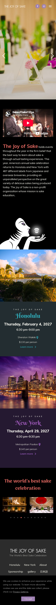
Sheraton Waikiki (27, 337)
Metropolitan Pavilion (27, 444)
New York (30, 564)
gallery (32, 571)
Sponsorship (15, 571)
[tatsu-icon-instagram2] (44, 6)
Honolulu (14, 564)
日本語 (44, 571)
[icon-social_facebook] (38, 6)
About (43, 564)
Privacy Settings (20, 591)
